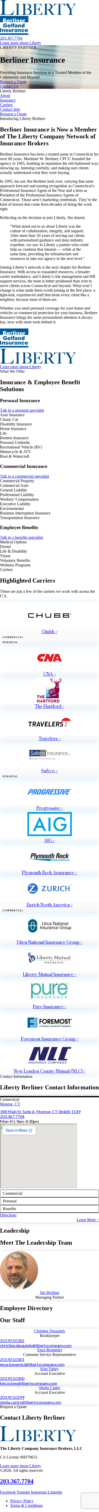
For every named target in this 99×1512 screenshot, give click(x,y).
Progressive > (49, 808)
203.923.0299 (12, 1397)
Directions (8, 1215)
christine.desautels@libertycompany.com (36, 1345)
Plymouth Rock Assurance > (49, 873)
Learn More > (88, 1220)
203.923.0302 (12, 1340)
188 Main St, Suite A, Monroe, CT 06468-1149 (40, 1111)
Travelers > (50, 739)
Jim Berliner (49, 1292)
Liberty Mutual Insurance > (49, 975)
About (5, 95)
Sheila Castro (49, 1388)
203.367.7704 (12, 1116)
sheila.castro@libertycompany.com (30, 1402)
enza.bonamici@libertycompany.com (32, 1364)
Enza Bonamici (49, 1350)
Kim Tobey (49, 1369)
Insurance (7, 100)
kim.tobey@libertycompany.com (28, 1383)
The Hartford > (49, 706)
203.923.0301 (12, 1359)
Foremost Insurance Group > (49, 1039)
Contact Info (10, 109)
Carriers (6, 105)
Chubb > (50, 632)
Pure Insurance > (50, 1007)
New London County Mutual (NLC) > (50, 1071)
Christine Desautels (49, 1331)
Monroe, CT (10, 1104)
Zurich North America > (49, 905)
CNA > (49, 674)
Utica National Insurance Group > (49, 942)
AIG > (49, 840)
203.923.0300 (12, 1378)
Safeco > (49, 771)
